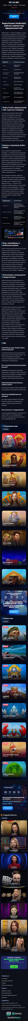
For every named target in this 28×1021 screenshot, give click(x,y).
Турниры (4, 983)
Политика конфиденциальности (9, 995)
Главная (5, 5)
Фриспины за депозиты (7, 985)
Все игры (6, 429)
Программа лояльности (7, 980)
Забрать (14, 16)
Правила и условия (6, 990)
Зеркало (15, 5)
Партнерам (4, 997)
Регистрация (22, 5)
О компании (4, 978)
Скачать (10, 5)
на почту (19, 1005)
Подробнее (14, 612)
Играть (14, 966)
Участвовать (8, 808)
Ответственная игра (6, 993)
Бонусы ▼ (14, 7)
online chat (12, 1005)
